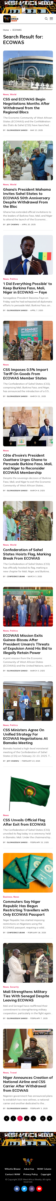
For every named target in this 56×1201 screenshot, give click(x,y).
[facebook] (17, 1189)
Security (14, 987)
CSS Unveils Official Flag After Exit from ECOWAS (24, 822)
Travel (13, 1073)
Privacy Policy (30, 1174)
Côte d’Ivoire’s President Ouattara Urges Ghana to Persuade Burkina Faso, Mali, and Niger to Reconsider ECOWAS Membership (27, 464)
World (13, 94)
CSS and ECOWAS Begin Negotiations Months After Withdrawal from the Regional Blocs (26, 105)
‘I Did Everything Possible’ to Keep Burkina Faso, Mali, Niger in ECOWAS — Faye (27, 287)
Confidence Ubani (16, 577)
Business (7, 897)
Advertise (29, 1169)
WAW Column (44, 1169)
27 (43, 1118)
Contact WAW (12, 1174)
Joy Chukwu (13, 225)
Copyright (46, 1174)
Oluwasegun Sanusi (17, 130)
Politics (14, 279)
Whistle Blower (13, 1169)
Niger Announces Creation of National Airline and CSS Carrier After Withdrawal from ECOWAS (28, 1084)
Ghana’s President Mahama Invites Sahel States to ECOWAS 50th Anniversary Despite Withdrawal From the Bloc (27, 198)
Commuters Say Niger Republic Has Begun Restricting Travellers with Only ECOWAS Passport (26, 908)
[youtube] (39, 1189)
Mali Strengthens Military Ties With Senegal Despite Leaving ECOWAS (26, 995)
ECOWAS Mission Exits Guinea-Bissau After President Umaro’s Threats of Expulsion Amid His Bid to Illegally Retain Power (27, 644)
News (6, 94)
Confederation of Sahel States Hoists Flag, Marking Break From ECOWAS (27, 553)
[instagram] (32, 1189)
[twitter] (24, 1189)
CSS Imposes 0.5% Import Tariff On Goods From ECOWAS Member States (25, 373)
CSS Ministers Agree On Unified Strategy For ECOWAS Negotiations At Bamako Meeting (25, 736)
